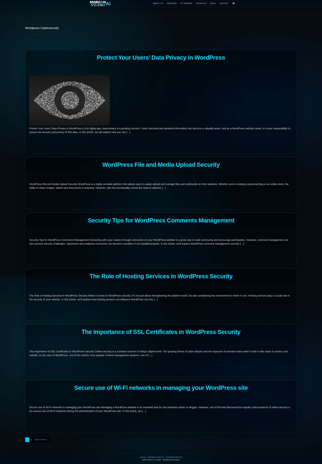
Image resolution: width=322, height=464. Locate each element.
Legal (143, 457)
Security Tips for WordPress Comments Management (161, 220)
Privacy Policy (156, 457)
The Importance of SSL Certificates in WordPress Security (161, 332)
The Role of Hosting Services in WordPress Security (161, 276)
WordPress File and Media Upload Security (161, 164)
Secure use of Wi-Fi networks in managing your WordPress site (161, 387)
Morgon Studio (108, 3)
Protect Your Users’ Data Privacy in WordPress (161, 57)
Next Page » (41, 440)
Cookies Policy (174, 457)
